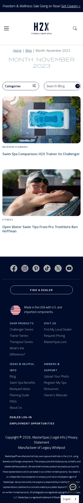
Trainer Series (19, 335)
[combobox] (70, 499)
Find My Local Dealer (58, 329)
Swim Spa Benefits (22, 382)
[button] (75, 28)
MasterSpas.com (55, 341)
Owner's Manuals (55, 395)
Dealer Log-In (21, 417)
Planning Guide (19, 395)
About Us (16, 407)
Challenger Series (21, 329)
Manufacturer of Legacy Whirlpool (41, 447)
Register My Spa (55, 382)
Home (17, 50)
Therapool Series (21, 341)
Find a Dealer (41, 290)
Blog (28, 50)
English (67, 499)
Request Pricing (54, 335)
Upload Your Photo (56, 376)
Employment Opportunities (32, 423)
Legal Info (58, 437)
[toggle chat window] (73, 487)
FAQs (13, 401)
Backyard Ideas (20, 388)
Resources (51, 388)
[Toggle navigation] (6, 28)
